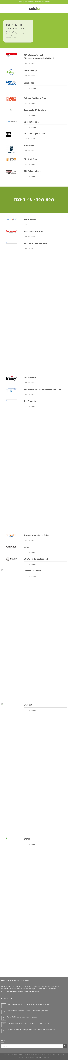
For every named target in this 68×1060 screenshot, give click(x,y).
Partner (21, 1055)
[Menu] (2, 8)
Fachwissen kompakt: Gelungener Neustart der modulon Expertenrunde (31, 1030)
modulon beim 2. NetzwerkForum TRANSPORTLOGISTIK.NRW (28, 1023)
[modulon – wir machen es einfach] (34, 8)
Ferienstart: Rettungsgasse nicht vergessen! (22, 1017)
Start (5, 1055)
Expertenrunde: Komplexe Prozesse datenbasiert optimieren (27, 1011)
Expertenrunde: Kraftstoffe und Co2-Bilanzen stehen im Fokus (28, 1004)
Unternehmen (12, 1055)
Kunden (27, 1055)
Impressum (51, 1055)
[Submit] (65, 1046)
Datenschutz (61, 1055)
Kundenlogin (42, 1055)
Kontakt (34, 1055)
